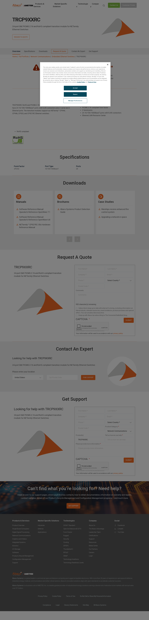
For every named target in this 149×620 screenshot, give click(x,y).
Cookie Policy (81, 82)
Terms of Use (92, 82)
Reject (75, 94)
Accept (75, 88)
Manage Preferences (75, 101)
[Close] (107, 64)
